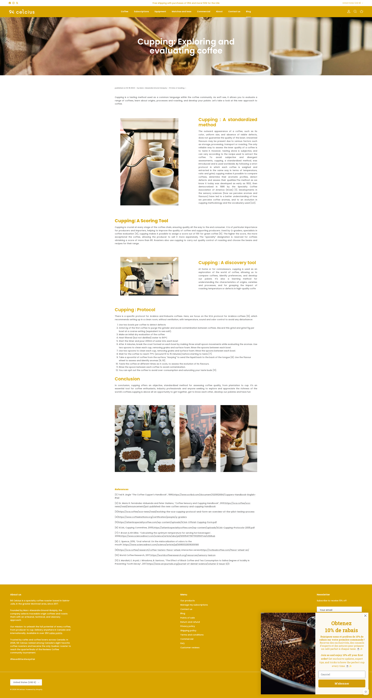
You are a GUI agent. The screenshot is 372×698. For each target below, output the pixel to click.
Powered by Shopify (34, 689)
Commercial (203, 11)
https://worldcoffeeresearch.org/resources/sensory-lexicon (183, 555)
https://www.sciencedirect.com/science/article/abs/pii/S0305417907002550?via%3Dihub (167, 536)
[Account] (348, 11)
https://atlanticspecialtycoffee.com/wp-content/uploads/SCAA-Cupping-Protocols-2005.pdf (204, 527)
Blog (248, 11)
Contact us (234, 11)
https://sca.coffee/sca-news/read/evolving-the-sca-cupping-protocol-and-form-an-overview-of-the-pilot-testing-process (186, 511)
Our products (187, 600)
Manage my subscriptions (194, 604)
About (219, 11)
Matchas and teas (181, 11)
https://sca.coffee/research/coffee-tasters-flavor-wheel (149, 550)
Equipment (160, 11)
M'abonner (342, 683)
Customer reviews (190, 647)
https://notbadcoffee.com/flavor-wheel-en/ (225, 550)
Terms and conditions (192, 634)
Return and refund (190, 622)
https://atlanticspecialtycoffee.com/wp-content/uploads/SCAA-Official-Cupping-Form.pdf (167, 522)
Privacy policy (187, 626)
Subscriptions (141, 11)
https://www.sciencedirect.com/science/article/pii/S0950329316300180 (161, 544)
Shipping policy (188, 630)
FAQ (182, 643)
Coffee (124, 11)
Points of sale (187, 617)
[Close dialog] (365, 615)
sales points (55, 633)
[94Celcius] (22, 11)
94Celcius (21, 689)
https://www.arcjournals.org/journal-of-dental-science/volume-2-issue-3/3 (188, 563)
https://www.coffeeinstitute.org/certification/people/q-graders (152, 517)
